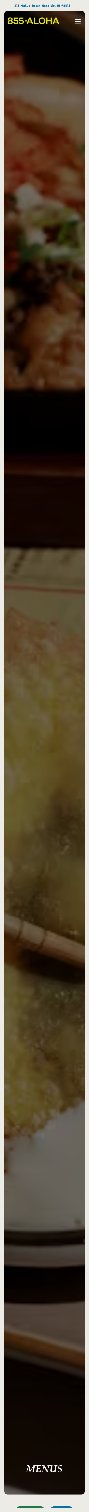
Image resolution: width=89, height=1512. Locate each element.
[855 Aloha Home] (33, 21)
